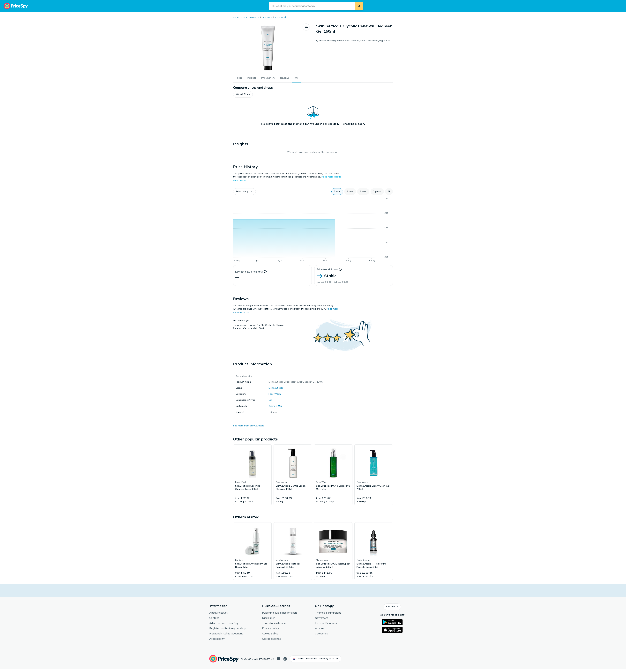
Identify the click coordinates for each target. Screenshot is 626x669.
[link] (252, 474)
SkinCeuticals (275, 387)
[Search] (359, 6)
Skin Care (267, 17)
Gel (270, 399)
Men (280, 405)
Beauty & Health (251, 17)
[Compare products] (306, 27)
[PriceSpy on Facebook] (279, 658)
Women (272, 405)
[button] (243, 94)
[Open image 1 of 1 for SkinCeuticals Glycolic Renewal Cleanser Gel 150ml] (268, 47)
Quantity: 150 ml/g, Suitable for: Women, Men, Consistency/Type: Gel (353, 40)
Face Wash (280, 17)
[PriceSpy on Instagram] (285, 658)
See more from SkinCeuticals (248, 425)
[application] (313, 230)
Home (236, 17)
